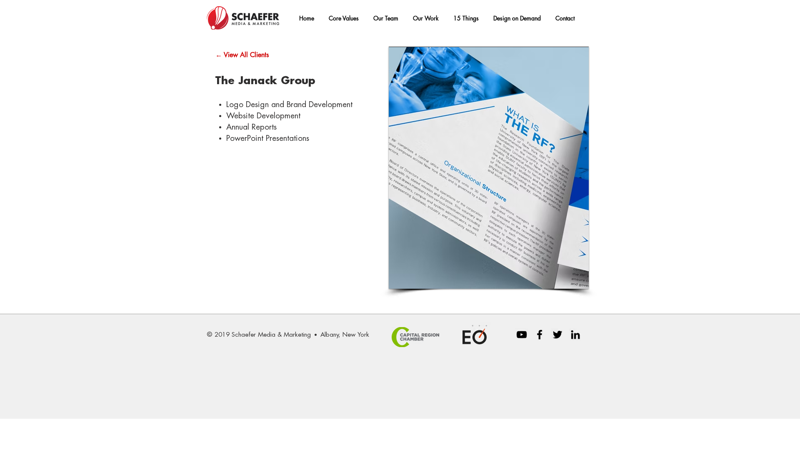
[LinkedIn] (575, 334)
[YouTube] (521, 334)
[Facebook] (539, 334)
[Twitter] (557, 334)
